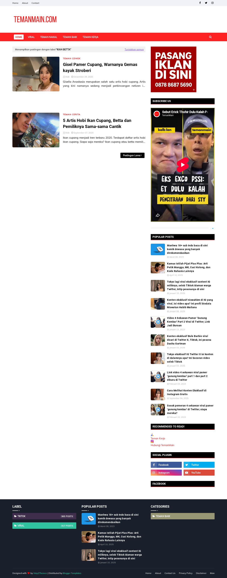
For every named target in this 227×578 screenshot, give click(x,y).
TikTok (41, 516)
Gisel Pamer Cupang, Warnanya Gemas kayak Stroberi (100, 67)
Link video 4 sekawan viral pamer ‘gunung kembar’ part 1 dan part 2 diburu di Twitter (187, 376)
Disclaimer (201, 573)
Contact (35, 3)
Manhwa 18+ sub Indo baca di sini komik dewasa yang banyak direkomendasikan (187, 249)
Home (15, 3)
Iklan (212, 573)
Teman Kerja (158, 438)
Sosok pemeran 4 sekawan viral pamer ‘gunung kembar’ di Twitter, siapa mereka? (190, 409)
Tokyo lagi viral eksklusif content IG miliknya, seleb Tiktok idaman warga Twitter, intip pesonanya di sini (189, 285)
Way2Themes (40, 573)
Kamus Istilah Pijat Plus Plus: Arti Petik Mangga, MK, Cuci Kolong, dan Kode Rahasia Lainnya (188, 267)
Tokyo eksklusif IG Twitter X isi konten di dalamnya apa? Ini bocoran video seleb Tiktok (190, 358)
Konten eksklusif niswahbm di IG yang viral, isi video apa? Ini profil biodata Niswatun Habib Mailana (190, 303)
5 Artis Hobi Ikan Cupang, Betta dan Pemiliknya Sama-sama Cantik (97, 123)
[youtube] (199, 473)
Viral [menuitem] (31, 37)
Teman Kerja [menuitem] (90, 37)
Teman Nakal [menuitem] (48, 37)
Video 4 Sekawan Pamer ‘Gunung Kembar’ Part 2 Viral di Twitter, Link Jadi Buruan (188, 322)
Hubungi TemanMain (162, 445)
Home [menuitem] (18, 37)
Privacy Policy (185, 573)
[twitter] (206, 3)
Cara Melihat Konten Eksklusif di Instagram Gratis (186, 392)
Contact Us (170, 573)
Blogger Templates (72, 573)
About (25, 3)
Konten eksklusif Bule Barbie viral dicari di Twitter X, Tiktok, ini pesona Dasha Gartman (189, 340)
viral (41, 525)
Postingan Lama (131, 155)
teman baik (163, 516)
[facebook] (200, 3)
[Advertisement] (78, 102)
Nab (67, 76)
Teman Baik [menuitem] (70, 37)
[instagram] (212, 3)
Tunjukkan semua (134, 49)
